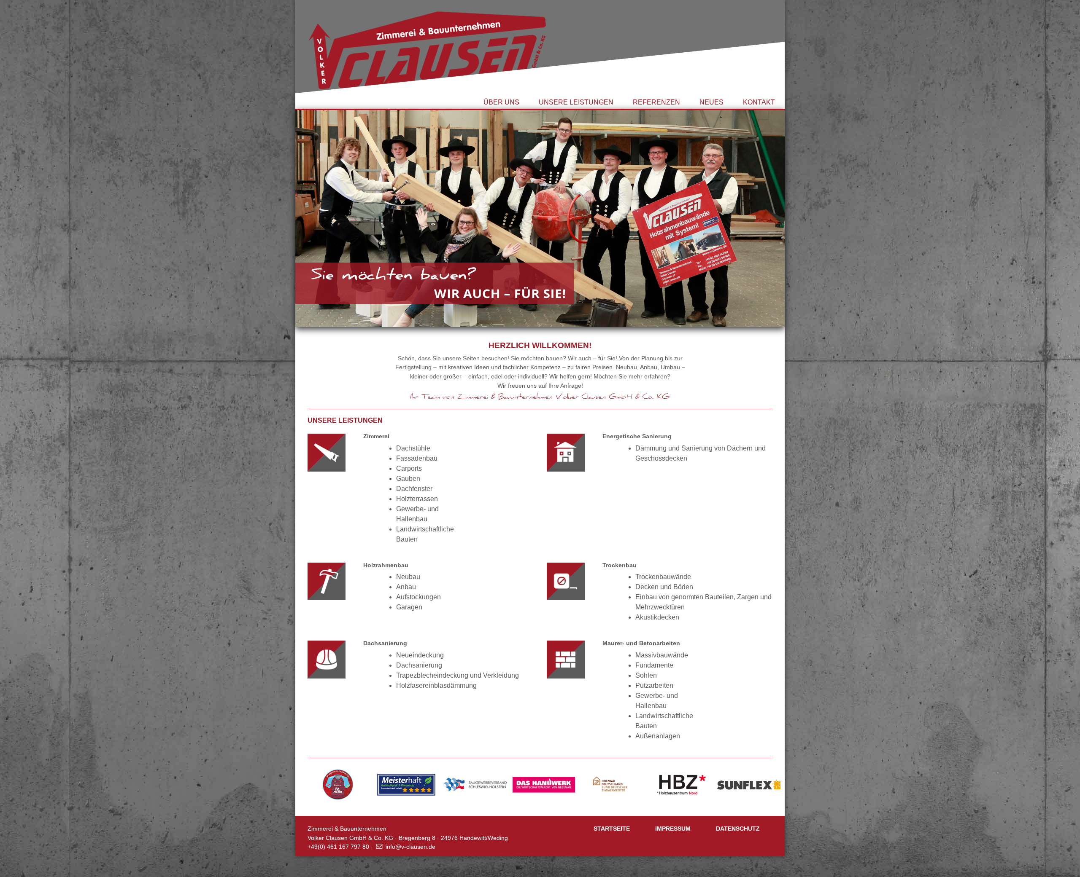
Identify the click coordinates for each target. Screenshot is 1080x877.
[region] (540, 218)
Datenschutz (738, 828)
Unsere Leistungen (576, 102)
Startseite (612, 828)
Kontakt (759, 102)
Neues (711, 102)
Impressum (673, 828)
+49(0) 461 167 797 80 (338, 846)
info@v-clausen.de (410, 846)
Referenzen (656, 102)
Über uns (501, 102)
